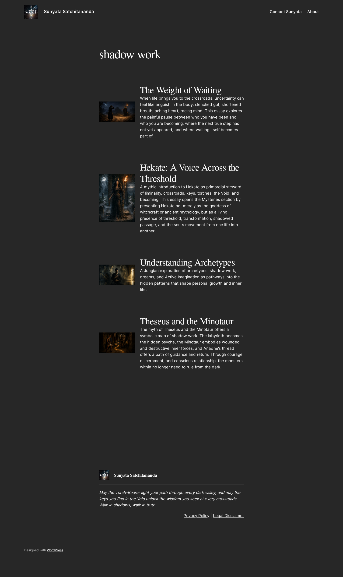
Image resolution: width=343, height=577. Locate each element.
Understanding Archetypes (187, 262)
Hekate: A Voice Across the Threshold (189, 172)
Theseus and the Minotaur (186, 320)
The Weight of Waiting (180, 89)
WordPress (55, 550)
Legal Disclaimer (228, 515)
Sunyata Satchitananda (69, 11)
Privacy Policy (196, 515)
